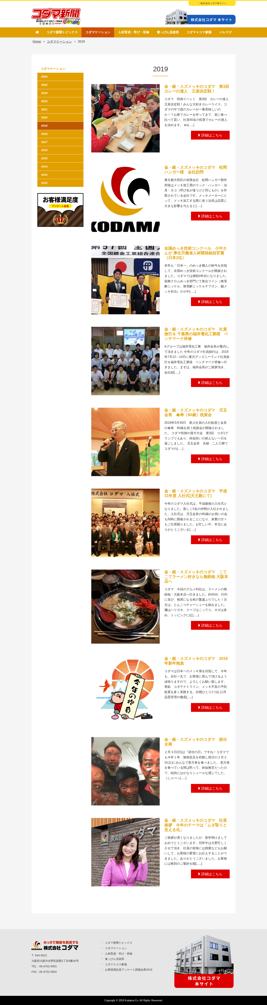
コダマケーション (97, 32)
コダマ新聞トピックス (62, 32)
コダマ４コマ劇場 (198, 32)
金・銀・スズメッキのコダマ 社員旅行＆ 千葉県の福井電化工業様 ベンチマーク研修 (196, 334)
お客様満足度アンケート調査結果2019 (128, 969)
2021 (44, 109)
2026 (44, 76)
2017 (44, 142)
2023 (44, 101)
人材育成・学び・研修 (133, 32)
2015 (44, 158)
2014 (44, 166)
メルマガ (225, 32)
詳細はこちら (211, 135)
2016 (44, 150)
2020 (44, 117)
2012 (44, 183)
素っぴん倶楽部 (168, 32)
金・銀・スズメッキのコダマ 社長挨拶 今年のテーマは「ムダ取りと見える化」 (195, 825)
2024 (44, 93)
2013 (44, 174)
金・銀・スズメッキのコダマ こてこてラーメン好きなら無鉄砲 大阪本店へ (196, 576)
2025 (44, 84)
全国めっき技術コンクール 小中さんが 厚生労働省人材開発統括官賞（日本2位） (195, 253)
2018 (44, 133)
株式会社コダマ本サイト (213, 3)
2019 (44, 125)
